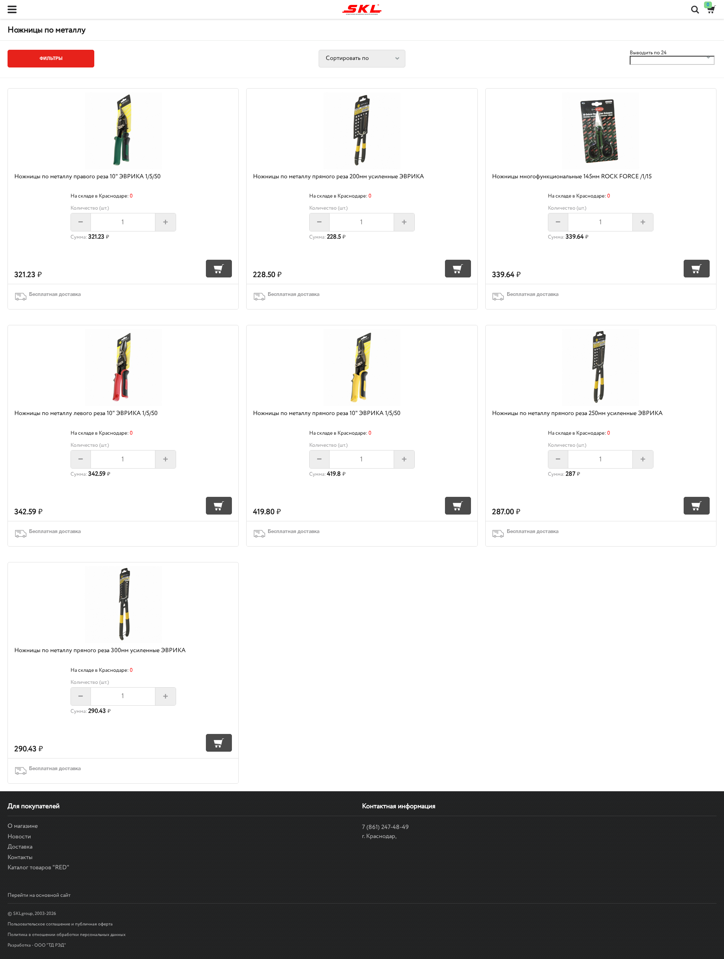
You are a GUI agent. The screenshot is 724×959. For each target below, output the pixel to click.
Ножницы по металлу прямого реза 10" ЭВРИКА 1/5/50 (326, 413)
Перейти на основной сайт (39, 895)
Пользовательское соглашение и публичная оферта (60, 924)
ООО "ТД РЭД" (50, 945)
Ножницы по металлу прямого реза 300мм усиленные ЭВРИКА (100, 650)
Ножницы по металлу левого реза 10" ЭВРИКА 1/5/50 (86, 413)
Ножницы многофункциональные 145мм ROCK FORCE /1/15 (572, 176)
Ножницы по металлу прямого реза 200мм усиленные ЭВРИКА (338, 176)
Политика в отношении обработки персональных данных (67, 934)
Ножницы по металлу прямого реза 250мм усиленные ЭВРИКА (577, 413)
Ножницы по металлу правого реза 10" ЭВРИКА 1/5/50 (87, 176)
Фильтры (51, 59)
